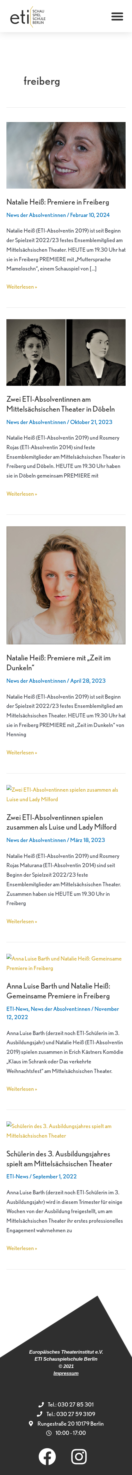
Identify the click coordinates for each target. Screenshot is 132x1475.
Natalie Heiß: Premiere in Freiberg (57, 201)
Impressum (66, 1373)
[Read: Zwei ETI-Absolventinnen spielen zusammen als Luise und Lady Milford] (66, 793)
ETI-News (17, 1008)
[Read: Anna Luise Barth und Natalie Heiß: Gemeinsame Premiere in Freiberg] (66, 962)
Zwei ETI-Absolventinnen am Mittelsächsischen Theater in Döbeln (60, 404)
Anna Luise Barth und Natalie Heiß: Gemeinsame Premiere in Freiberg (58, 990)
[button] (117, 16)
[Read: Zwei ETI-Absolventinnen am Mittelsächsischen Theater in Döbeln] (66, 351)
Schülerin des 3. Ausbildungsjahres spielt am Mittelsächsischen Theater (59, 1158)
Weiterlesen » (21, 286)
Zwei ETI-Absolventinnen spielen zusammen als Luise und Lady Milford (61, 822)
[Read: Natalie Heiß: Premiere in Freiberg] (66, 154)
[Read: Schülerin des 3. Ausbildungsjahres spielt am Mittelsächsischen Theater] (66, 1130)
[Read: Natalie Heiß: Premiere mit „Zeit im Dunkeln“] (66, 584)
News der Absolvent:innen (36, 215)
